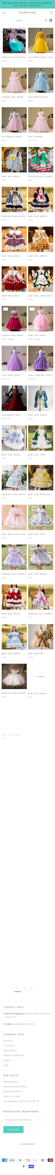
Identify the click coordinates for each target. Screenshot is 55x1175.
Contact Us (9, 1045)
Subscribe (13, 1129)
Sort (20, 20)
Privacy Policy (10, 1050)
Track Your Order (11, 1096)
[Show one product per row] (46, 20)
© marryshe (27, 1144)
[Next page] (37, 988)
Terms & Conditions (13, 1055)
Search (7, 1060)
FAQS (6, 1065)
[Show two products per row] (51, 20)
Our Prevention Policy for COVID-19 (21, 1101)
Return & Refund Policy (15, 1086)
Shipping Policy (11, 1081)
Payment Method (12, 1091)
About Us (8, 1040)
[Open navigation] (4, 13)
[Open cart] (51, 12)
